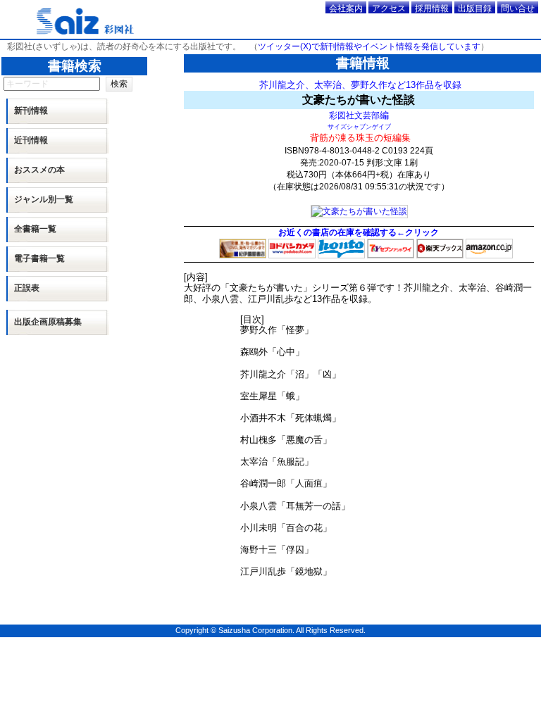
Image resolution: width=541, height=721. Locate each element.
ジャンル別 (43, 199)
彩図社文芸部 (354, 115)
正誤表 (26, 288)
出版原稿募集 (48, 322)
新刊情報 (31, 110)
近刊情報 (31, 140)
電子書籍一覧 (39, 258)
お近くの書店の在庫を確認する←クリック (358, 232)
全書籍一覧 (35, 229)
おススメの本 (39, 170)
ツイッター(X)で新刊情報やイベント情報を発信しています (369, 46)
